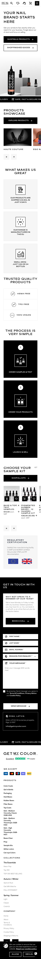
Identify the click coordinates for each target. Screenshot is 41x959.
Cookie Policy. (15, 696)
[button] (6, 157)
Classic (6, 903)
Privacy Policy (9, 928)
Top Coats (7, 808)
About (6, 920)
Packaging (8, 793)
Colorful (7, 906)
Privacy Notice (31, 693)
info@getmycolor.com (16, 726)
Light (5, 899)
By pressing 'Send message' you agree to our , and (22, 693)
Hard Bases (8, 797)
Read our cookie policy (26, 949)
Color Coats (8, 786)
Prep (5, 842)
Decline (29, 954)
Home (6, 916)
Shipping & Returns (11, 936)
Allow (15, 954)
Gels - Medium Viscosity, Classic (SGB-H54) (10, 813)
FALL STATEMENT (10, 890)
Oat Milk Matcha (10, 886)
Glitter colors (9, 849)
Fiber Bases (8, 804)
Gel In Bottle (8, 790)
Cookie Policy (9, 932)
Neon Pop (7, 866)
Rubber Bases (9, 800)
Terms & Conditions (17, 693)
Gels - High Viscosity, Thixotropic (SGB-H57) (10, 831)
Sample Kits (8, 845)
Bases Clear (8, 838)
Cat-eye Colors (9, 853)
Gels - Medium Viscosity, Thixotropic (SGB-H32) (10, 822)
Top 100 (7, 870)
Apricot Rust (8, 883)
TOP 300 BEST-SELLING (13, 874)
